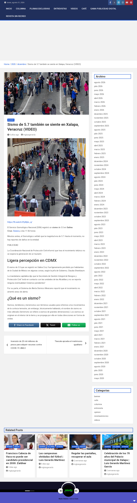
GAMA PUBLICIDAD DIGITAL (103, 8)
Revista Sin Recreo (16, 16)
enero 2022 (99, 299)
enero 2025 (99, 157)
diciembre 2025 (101, 114)
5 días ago (45, 464)
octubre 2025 (100, 122)
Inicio (9, 8)
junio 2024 (98, 185)
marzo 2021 (99, 339)
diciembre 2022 (101, 256)
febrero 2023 (100, 248)
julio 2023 (98, 228)
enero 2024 (99, 204)
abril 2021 (98, 335)
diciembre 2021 (101, 303)
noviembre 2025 (101, 118)
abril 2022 (98, 287)
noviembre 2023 (101, 212)
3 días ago (12, 467)
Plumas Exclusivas (40, 8)
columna (98, 404)
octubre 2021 (100, 311)
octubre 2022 (100, 264)
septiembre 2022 (101, 268)
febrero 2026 (100, 106)
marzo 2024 (99, 197)
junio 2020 (98, 374)
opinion (97, 412)
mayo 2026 (99, 94)
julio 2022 (98, 276)
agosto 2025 (99, 130)
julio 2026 (98, 86)
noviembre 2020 (101, 354)
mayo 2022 (99, 283)
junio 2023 (98, 232)
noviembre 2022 (101, 260)
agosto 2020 (99, 366)
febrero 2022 (100, 295)
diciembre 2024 (101, 161)
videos (97, 420)
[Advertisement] (68, 40)
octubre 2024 (100, 169)
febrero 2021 (100, 343)
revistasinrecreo (101, 416)
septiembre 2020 (101, 362)
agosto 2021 (99, 319)
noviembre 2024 (101, 165)
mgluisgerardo (29, 135)
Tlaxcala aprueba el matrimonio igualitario (68, 343)
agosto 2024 (99, 177)
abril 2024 (98, 193)
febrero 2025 (100, 153)
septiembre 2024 (101, 173)
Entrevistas (60, 8)
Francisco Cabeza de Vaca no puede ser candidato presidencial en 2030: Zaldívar (19, 458)
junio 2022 (98, 280)
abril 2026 (98, 98)
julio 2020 (98, 370)
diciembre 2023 (101, 208)
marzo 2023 (99, 244)
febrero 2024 (100, 201)
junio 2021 (98, 327)
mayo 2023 (99, 236)
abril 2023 (98, 240)
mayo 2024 (99, 189)
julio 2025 (98, 133)
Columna (21, 8)
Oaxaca (16, 231)
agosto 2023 (99, 224)
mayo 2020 (99, 378)
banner (11, 120)
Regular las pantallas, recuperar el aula (83, 455)
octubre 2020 (100, 358)
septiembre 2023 (101, 220)
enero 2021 (99, 347)
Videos (74, 8)
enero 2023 (99, 252)
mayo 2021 (99, 331)
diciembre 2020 (101, 351)
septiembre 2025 (101, 126)
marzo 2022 (99, 291)
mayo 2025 (99, 141)
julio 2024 (98, 181)
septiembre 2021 (101, 315)
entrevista (98, 408)
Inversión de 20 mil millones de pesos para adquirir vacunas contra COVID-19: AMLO (26, 344)
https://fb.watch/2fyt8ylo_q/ (19, 222)
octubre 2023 (100, 216)
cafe (96, 400)
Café (84, 8)
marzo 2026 (99, 102)
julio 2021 (98, 323)
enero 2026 (99, 110)
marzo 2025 (99, 149)
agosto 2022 (99, 272)
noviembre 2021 (101, 307)
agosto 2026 (99, 82)
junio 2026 (98, 90)
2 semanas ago (80, 461)
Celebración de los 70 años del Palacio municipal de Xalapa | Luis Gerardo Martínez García (117, 460)
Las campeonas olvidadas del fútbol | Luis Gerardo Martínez (52, 456)
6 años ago (14, 135)
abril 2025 (98, 145)
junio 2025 (98, 137)
